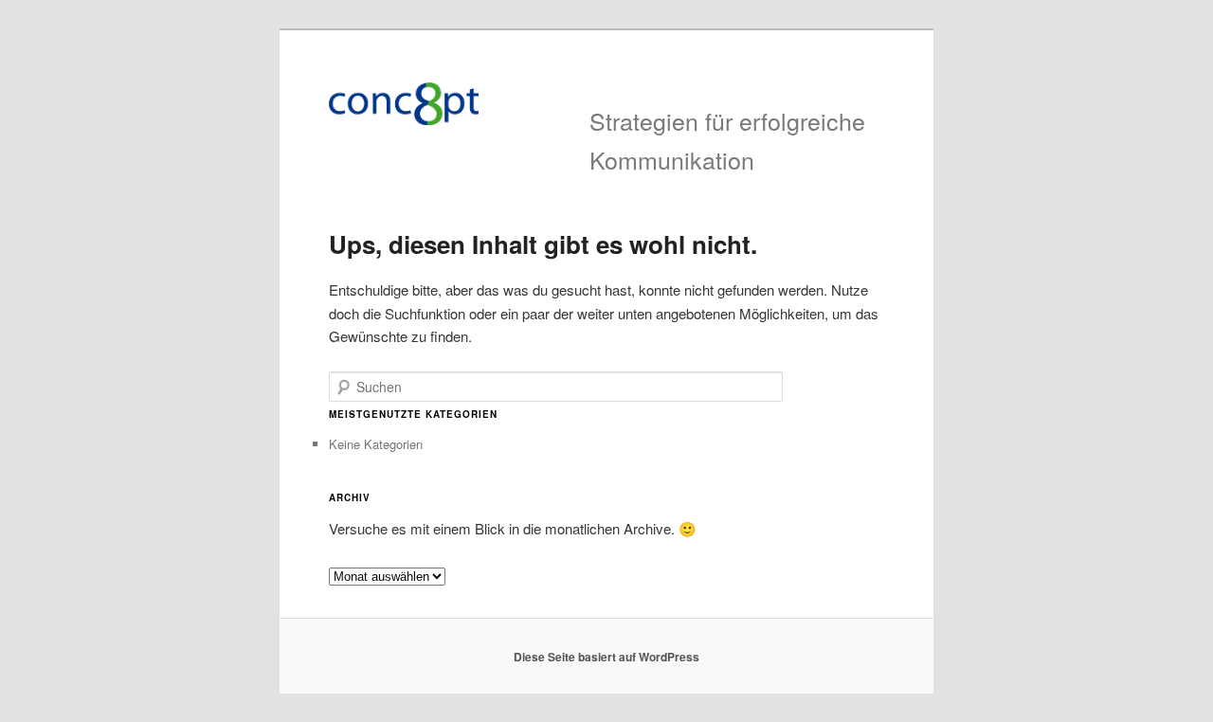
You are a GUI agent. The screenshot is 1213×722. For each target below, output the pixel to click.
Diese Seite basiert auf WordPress (606, 656)
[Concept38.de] (478, 103)
